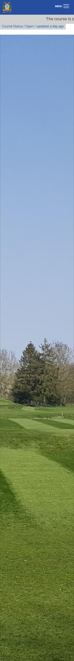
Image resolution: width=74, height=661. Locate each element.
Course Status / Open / (33, 26)
